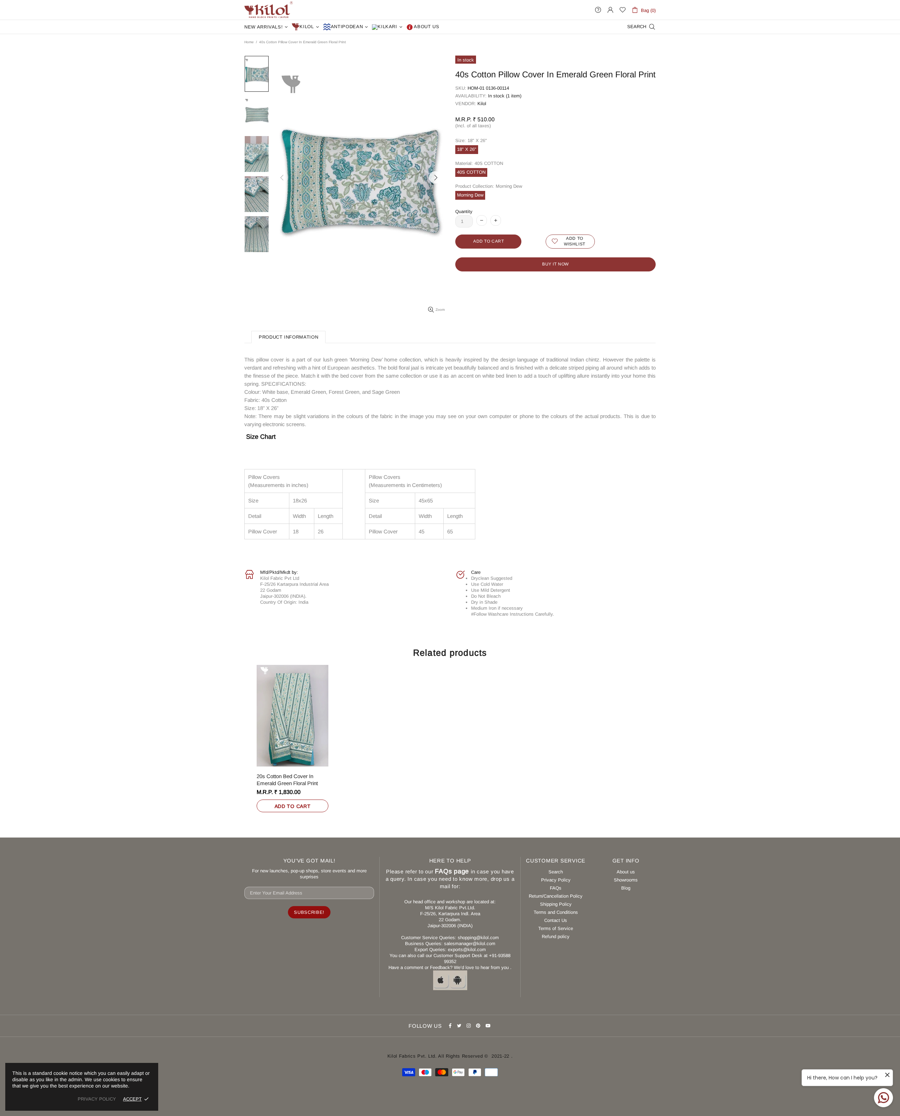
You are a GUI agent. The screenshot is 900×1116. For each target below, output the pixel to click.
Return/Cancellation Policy (556, 896)
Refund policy (556, 936)
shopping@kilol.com (478, 937)
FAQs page (452, 871)
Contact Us (555, 920)
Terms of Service (555, 928)
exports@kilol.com (467, 949)
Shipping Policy (556, 904)
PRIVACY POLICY (97, 1099)
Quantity (463, 211)
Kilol (481, 103)
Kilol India (268, 10)
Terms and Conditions (556, 912)
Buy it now (555, 264)
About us (626, 871)
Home (249, 42)
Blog (625, 888)
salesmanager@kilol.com (469, 943)
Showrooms (626, 880)
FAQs (555, 888)
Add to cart (293, 806)
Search (555, 871)
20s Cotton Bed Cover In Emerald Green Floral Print (287, 779)
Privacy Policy (556, 880)
